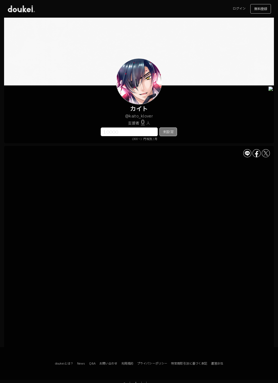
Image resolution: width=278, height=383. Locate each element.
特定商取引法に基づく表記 (189, 363)
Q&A (92, 363)
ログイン (239, 8)
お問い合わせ (108, 363)
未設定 (168, 132)
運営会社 (217, 363)
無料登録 (260, 9)
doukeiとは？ (64, 363)
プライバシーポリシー (152, 363)
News (81, 363)
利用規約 (127, 363)
